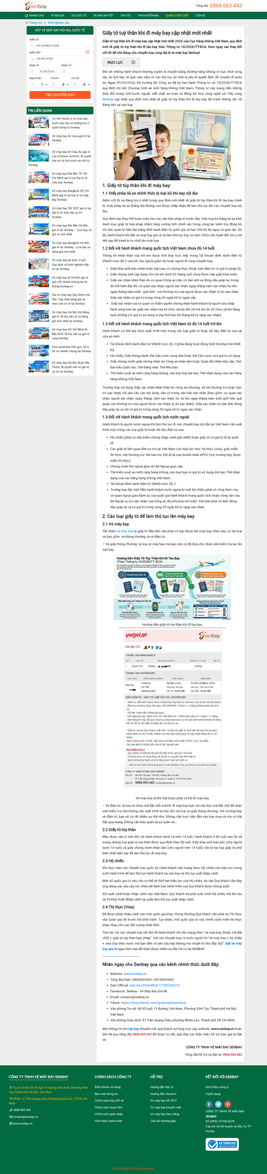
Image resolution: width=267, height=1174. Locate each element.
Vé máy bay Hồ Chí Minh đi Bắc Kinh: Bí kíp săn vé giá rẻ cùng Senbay (70, 334)
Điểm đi (34, 39)
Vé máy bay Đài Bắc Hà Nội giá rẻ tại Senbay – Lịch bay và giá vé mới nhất (71, 230)
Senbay (107, 99)
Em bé (75, 78)
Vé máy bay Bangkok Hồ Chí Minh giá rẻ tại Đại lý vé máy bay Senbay (70, 195)
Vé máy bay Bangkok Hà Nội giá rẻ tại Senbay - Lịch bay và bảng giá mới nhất (71, 247)
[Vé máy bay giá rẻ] (36, 5)
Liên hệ (200, 15)
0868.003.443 (226, 6)
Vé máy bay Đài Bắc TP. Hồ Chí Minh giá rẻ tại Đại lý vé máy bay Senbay (69, 178)
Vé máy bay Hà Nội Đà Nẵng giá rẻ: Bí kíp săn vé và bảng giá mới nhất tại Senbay (70, 316)
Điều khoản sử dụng (108, 1087)
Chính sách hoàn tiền (108, 1107)
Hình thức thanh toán (108, 1121)
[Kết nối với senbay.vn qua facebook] (209, 1104)
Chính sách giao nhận (109, 1114)
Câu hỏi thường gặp (163, 1121)
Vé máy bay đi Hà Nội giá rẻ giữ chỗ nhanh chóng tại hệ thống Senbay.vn (70, 282)
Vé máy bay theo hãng (164, 1114)
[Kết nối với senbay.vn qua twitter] (218, 1104)
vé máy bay (125, 531)
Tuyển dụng (213, 1094)
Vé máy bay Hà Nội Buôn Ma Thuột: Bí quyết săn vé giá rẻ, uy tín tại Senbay (71, 367)
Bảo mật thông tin (106, 1094)
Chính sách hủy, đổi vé (109, 1100)
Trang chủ (36, 15)
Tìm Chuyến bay (60, 95)
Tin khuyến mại (148, 15)
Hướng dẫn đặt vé (161, 1087)
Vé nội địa (57, 15)
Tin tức (126, 15)
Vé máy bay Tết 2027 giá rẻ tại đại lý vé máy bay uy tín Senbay (71, 213)
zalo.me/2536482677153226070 (154, 985)
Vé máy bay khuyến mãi (165, 1107)
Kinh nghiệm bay (58, 22)
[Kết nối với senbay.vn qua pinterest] (227, 1104)
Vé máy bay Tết (103, 15)
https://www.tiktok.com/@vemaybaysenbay (153, 1003)
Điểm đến (35, 52)
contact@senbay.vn (25, 1117)
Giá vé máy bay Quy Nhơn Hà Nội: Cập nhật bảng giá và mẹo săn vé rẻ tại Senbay (71, 299)
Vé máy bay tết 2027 (163, 1100)
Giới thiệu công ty (217, 1087)
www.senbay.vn (135, 974)
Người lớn (35, 78)
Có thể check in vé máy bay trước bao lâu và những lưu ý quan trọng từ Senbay (70, 123)
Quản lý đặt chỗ (177, 15)
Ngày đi (34, 65)
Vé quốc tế (78, 15)
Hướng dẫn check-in (163, 1094)
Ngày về (66, 65)
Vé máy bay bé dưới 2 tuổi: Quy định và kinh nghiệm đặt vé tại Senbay (70, 264)
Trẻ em (54, 78)
